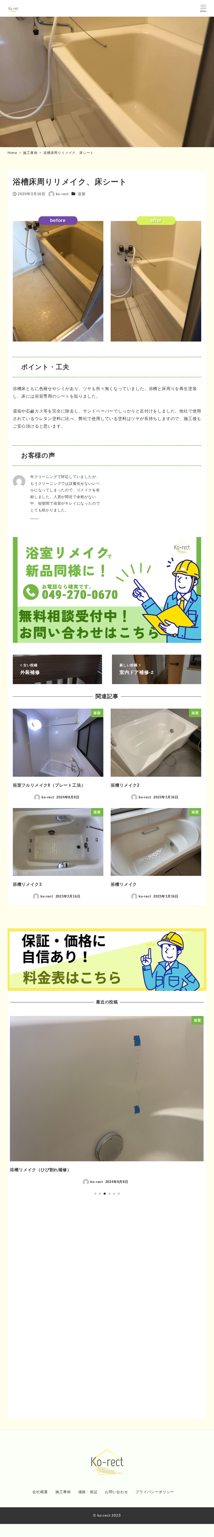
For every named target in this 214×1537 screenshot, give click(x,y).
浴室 (82, 194)
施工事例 (63, 1492)
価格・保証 (88, 1492)
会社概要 (40, 1492)
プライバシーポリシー (154, 1492)
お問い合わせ (116, 1492)
